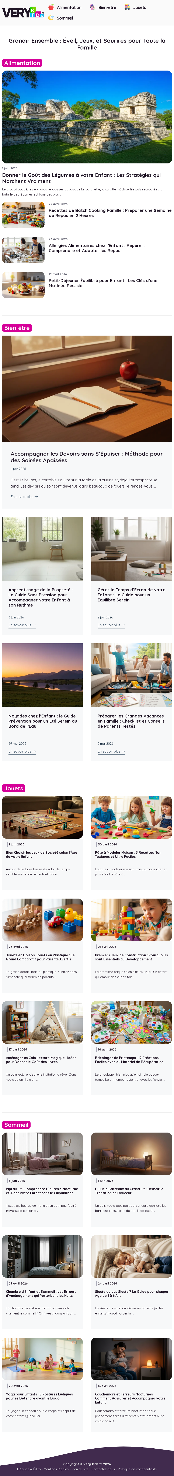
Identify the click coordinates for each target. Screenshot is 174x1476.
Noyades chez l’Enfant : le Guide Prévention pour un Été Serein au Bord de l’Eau (42, 721)
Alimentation (68, 7)
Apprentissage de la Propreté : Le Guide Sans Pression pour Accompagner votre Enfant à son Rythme (40, 597)
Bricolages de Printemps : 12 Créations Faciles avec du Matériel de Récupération (129, 1060)
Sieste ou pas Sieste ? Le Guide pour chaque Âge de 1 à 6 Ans (131, 1293)
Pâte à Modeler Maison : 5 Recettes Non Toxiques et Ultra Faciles (128, 854)
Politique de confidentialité (137, 1469)
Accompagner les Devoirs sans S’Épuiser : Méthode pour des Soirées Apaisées (87, 457)
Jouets (139, 7)
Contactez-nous (103, 1469)
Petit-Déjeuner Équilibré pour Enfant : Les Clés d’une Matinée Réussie (103, 283)
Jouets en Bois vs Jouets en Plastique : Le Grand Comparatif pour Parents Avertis (40, 957)
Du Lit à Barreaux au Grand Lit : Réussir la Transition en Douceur (129, 1191)
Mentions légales (56, 1469)
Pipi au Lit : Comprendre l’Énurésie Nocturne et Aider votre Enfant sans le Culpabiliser (42, 1191)
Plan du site (80, 1469)
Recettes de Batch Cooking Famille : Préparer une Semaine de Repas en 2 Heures (110, 213)
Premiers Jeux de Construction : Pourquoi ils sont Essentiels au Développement (131, 957)
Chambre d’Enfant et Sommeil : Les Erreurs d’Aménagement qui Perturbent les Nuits (41, 1293)
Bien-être (106, 7)
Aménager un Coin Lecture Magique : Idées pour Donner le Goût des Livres (41, 1060)
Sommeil (64, 18)
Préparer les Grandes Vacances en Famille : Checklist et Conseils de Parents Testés (131, 721)
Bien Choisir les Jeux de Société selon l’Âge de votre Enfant (41, 854)
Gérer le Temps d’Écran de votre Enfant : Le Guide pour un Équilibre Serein (132, 595)
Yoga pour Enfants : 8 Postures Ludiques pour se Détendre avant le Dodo (39, 1396)
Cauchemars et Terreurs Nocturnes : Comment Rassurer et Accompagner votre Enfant (130, 1398)
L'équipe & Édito (29, 1469)
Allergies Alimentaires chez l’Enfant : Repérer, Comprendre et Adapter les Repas (97, 248)
